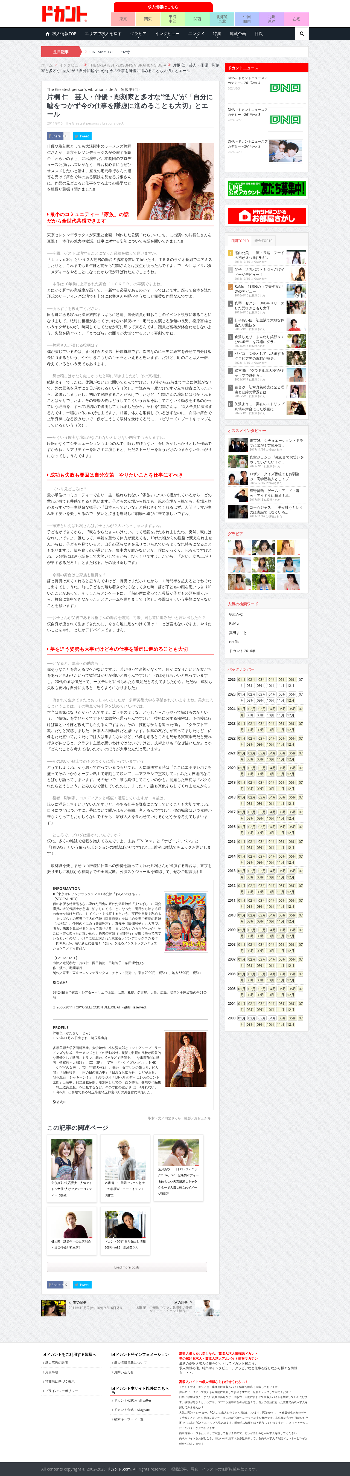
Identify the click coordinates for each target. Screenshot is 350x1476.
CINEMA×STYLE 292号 (109, 52)
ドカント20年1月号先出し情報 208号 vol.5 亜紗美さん (125, 1244)
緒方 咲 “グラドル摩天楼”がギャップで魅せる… (259, 373)
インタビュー (167, 33)
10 (269, 729)
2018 (231, 797)
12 (289, 700)
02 (250, 679)
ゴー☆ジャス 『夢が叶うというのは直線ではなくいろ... (276, 510)
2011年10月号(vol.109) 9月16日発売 (96, 1307)
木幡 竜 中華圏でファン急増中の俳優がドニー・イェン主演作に (125, 1189)
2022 (231, 738)
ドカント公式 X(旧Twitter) (133, 1400)
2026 (231, 679)
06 (291, 679)
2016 (231, 826)
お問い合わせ (124, 1372)
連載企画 (238, 33)
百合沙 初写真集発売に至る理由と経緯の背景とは (259, 389)
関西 (197, 18)
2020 (231, 767)
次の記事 (181, 1302)
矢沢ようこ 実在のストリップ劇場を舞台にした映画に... (259, 406)
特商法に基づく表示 (60, 1381)
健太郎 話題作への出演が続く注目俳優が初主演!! (71, 1244)
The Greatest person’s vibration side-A (94, 123)
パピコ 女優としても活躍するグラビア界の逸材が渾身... (259, 356)
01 (240, 679)
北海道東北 (222, 19)
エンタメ (196, 33)
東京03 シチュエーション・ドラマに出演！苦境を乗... (276, 443)
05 (280, 679)
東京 (123, 18)
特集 (217, 33)
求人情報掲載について (130, 1362)
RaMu (234, 623)
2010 (231, 915)
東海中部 (172, 19)
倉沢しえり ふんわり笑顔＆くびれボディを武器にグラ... (259, 339)
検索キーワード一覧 (129, 1419)
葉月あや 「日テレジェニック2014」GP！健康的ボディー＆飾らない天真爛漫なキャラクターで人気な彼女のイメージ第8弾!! (178, 1181)
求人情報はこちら (163, 6)
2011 (231, 900)
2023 (231, 723)
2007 (231, 959)
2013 (231, 870)
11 (279, 729)
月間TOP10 (240, 241)
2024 (231, 708)
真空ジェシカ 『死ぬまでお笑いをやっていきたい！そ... (277, 460)
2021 (231, 753)
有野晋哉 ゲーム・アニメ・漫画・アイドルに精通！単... (274, 493)
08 (248, 729)
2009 (231, 929)
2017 (231, 811)
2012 (231, 885)
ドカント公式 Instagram (132, 1409)
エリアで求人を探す (103, 33)
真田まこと (238, 632)
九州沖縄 (271, 19)
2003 (231, 1018)
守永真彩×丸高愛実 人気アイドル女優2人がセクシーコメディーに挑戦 (71, 1189)
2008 (231, 944)
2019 (231, 782)
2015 (231, 841)
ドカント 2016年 (242, 650)
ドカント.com (119, 1469)
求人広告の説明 (56, 1362)
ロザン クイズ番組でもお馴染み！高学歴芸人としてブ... (274, 476)
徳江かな (236, 614)
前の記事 (79, 1302)
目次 (259, 33)
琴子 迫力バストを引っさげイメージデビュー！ (259, 272)
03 (260, 679)
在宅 (296, 18)
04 (270, 679)
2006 (231, 973)
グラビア (138, 33)
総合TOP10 (264, 241)
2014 (231, 856)
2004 (231, 1003)
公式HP (61, 982)
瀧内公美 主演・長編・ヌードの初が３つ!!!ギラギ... (259, 255)
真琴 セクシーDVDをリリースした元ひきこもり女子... (259, 305)
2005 (231, 988)
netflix (234, 641)
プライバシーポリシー (61, 1390)
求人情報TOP (64, 33)
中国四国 (247, 19)
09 (259, 729)
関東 (148, 18)
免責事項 (51, 1372)
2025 (231, 694)
